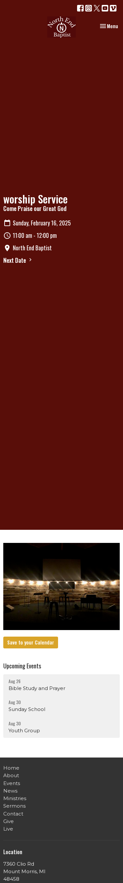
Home (11, 768)
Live (8, 829)
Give (8, 821)
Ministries (14, 798)
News (10, 791)
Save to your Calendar (30, 642)
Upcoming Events (22, 666)
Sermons (14, 806)
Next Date (15, 260)
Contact (13, 814)
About (11, 775)
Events (11, 783)
